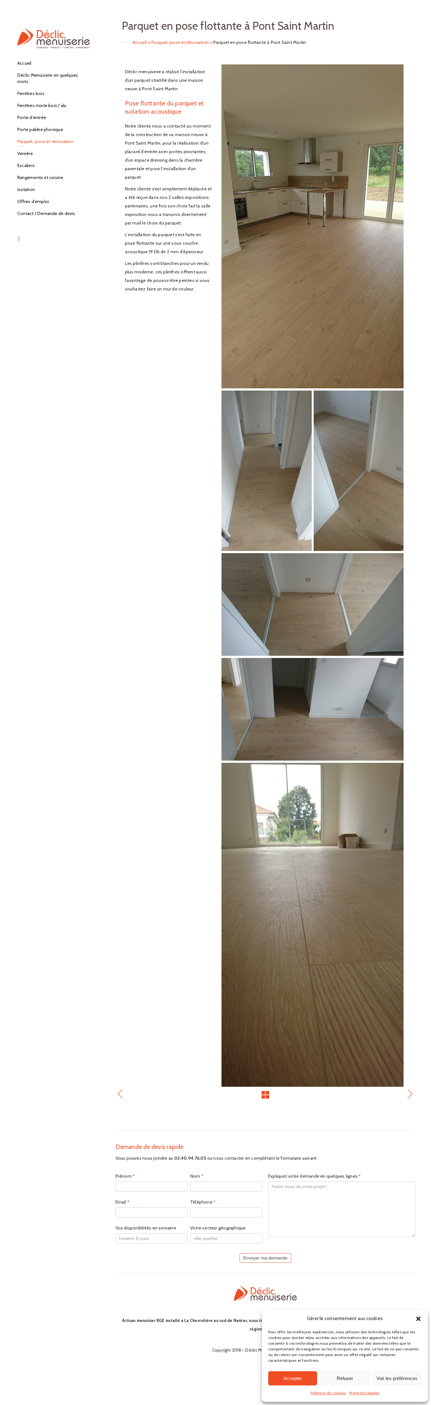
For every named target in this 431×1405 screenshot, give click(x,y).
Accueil (140, 42)
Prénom (125, 1176)
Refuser (345, 1378)
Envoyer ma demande (265, 1257)
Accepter (292, 1378)
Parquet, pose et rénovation (180, 42)
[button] (418, 1319)
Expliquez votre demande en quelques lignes (314, 1176)
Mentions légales (364, 1392)
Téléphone (203, 1202)
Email (122, 1202)
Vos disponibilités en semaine (145, 1228)
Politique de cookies (328, 1392)
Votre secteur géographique (218, 1228)
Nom (197, 1176)
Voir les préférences (396, 1378)
